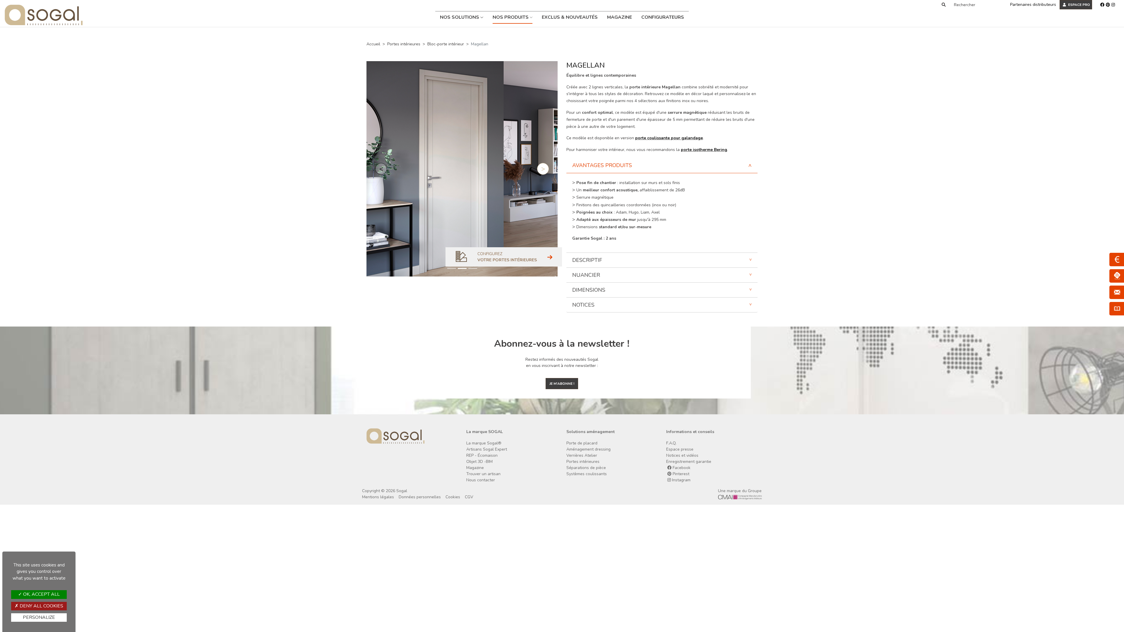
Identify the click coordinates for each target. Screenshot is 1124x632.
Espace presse (679, 449)
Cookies (453, 497)
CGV (469, 497)
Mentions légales (378, 497)
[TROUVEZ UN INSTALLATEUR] (1116, 276)
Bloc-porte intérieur (445, 44)
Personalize (39, 617)
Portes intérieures (403, 44)
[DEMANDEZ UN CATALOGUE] (1116, 308)
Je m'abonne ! (561, 383)
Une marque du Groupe (740, 491)
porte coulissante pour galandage (669, 138)
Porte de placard (581, 443)
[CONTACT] (1116, 292)
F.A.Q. (671, 443)
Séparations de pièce (586, 467)
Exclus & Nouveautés (570, 17)
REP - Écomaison (482, 455)
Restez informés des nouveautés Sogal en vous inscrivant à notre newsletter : (561, 362)
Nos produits (511, 17)
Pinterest (680, 474)
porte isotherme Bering (704, 149)
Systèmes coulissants (586, 474)
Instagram (680, 480)
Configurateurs (662, 17)
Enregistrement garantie (688, 461)
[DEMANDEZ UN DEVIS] (1116, 259)
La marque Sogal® (483, 443)
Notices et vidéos (682, 455)
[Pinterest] (1108, 5)
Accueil (373, 44)
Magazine (619, 17)
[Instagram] (1113, 5)
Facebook (680, 467)
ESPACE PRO (1078, 4)
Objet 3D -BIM (479, 461)
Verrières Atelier (581, 455)
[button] (381, 169)
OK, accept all (41, 594)
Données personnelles (420, 497)
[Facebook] (1102, 5)
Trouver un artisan (483, 474)
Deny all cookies (40, 606)
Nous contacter (480, 480)
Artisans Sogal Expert (486, 449)
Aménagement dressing (588, 449)
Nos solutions (460, 17)
